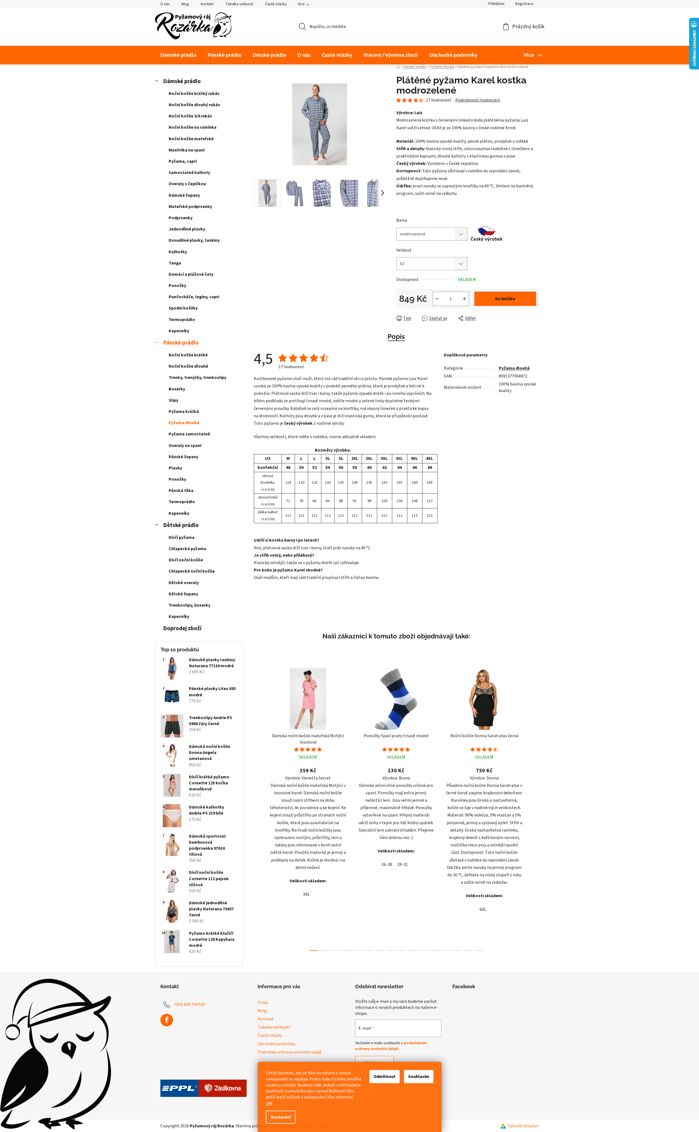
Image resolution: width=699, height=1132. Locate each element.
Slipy (173, 400)
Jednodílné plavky (187, 229)
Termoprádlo (182, 320)
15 (478, 950)
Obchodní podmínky (276, 1044)
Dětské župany (183, 594)
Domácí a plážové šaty (191, 274)
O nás (165, 4)
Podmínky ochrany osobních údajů (289, 1052)
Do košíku (505, 299)
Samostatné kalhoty (189, 173)
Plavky (175, 468)
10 (423, 950)
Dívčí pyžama (181, 537)
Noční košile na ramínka (192, 127)
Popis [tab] (396, 336)
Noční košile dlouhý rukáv (194, 105)
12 (445, 950)
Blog (185, 4)
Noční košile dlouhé (188, 366)
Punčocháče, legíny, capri (194, 297)
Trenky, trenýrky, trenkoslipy (197, 377)
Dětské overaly (184, 583)
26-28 (386, 864)
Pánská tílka (181, 491)
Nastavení (281, 1117)
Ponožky (177, 286)
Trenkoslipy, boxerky (189, 605)
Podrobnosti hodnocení (477, 100)
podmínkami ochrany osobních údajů (391, 1045)
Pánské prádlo (181, 343)
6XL (483, 909)
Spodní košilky (183, 308)
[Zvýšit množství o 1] (464, 299)
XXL (306, 894)
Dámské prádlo (182, 81)
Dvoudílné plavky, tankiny (194, 240)
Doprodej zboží (182, 628)
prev (258, 808)
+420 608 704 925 (189, 1004)
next (534, 808)
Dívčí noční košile (186, 560)
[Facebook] (166, 1020)
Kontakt (207, 4)
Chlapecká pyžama (187, 549)
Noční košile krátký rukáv (194, 94)
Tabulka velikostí (239, 4)
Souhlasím (418, 1077)
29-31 (402, 864)
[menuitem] (178, 55)
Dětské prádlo (181, 525)
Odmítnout (385, 1077)
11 (434, 950)
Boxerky (177, 389)
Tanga (175, 263)
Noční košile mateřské (191, 139)
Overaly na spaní (185, 446)
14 (467, 950)
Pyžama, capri (183, 161)
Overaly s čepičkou (187, 184)
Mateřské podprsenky (190, 207)
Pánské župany (183, 457)
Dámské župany (184, 195)
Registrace (524, 4)
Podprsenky (181, 218)
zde (269, 1103)
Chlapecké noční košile (192, 571)
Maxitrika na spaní (187, 150)
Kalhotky (178, 252)
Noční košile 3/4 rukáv (190, 116)
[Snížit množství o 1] (437, 299)
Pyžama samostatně (189, 434)
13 (456, 950)
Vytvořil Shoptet (523, 1126)
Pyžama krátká (184, 412)
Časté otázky (276, 4)
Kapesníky (179, 331)
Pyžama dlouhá (184, 423)
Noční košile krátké (188, 355)
